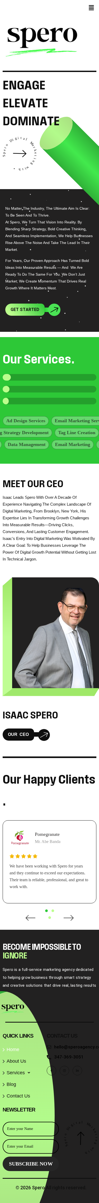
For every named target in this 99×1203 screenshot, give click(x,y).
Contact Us (18, 1096)
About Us (16, 1061)
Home (13, 1049)
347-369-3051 (69, 1057)
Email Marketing (63, 444)
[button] (91, 8)
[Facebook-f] (51, 1070)
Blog (11, 1084)
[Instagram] (64, 1070)
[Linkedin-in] (77, 1070)
